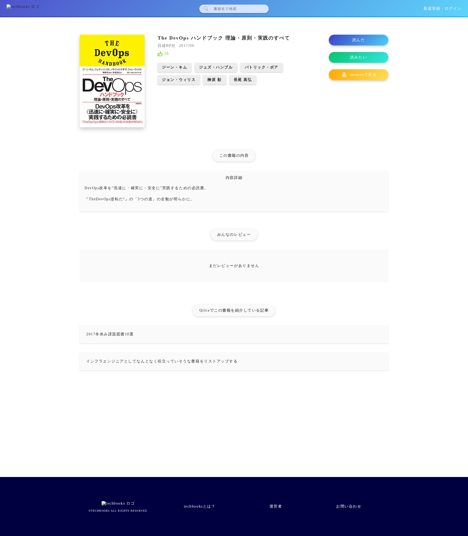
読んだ (358, 40)
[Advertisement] (234, 426)
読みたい (358, 57)
